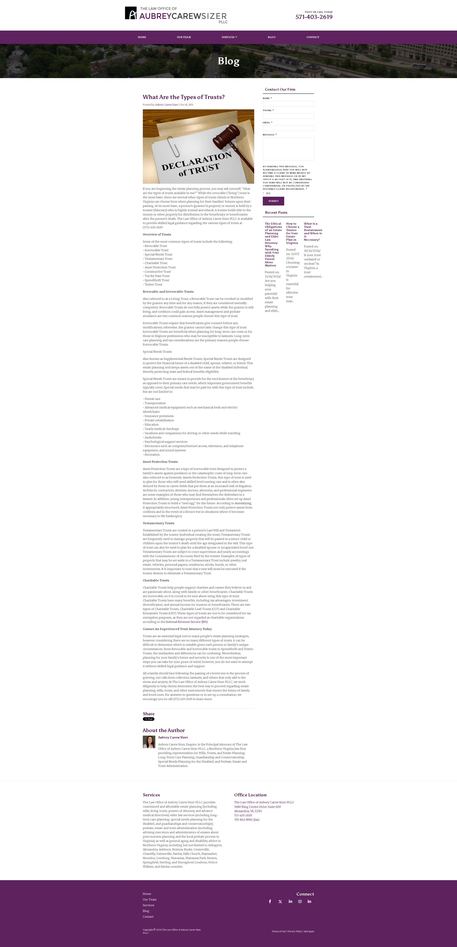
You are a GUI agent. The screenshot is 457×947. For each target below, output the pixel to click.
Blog (272, 37)
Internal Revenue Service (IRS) (187, 622)
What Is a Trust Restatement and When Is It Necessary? (313, 231)
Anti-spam (309, 931)
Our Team (184, 37)
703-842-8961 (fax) (246, 819)
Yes (267, 193)
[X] (280, 901)
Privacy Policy (294, 931)
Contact (313, 37)
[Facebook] (270, 901)
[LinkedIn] (290, 901)
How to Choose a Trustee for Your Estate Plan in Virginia (292, 233)
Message (270, 134)
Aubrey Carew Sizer (166, 104)
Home (142, 37)
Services (228, 37)
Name (267, 98)
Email (268, 122)
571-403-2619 (314, 17)
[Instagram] (300, 901)
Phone (268, 110)
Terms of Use (278, 931)
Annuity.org (243, 503)
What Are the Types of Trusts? (184, 97)
